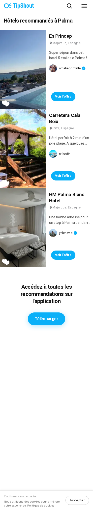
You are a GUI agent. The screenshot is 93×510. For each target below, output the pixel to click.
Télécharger (46, 318)
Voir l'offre (63, 96)
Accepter (77, 500)
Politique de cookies (40, 505)
